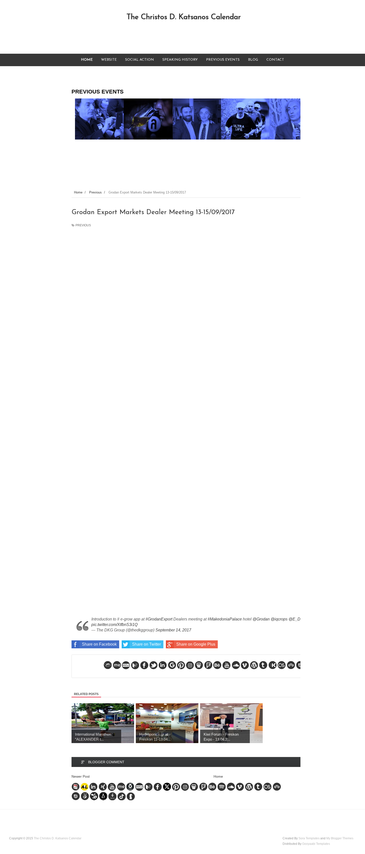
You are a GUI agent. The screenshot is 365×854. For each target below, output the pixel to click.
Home (218, 776)
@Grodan (261, 619)
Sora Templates (309, 838)
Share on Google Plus (195, 644)
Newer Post (81, 776)
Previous (83, 225)
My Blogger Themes (339, 838)
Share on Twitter (146, 644)
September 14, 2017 (173, 630)
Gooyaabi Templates (316, 844)
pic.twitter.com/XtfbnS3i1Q (114, 624)
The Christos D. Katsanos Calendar (183, 17)
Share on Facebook (99, 644)
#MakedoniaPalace (225, 619)
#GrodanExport (159, 619)
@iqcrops (279, 619)
